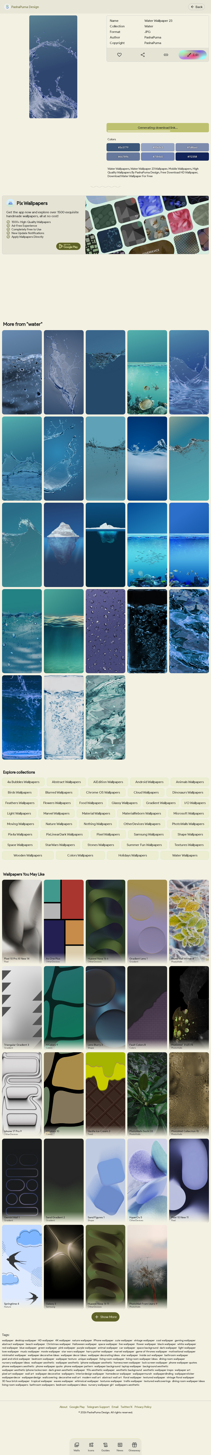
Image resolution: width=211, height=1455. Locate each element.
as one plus (53, 958)
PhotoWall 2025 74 (182, 1044)
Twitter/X (126, 1407)
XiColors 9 (52, 1044)
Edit (196, 55)
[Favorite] (119, 54)
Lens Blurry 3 (95, 1044)
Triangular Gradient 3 (16, 1044)
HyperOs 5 (135, 1217)
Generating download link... (158, 128)
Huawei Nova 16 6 (98, 958)
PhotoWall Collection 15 (185, 1131)
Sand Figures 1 (96, 1217)
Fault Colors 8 (137, 1044)
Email (115, 1407)
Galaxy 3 (51, 1303)
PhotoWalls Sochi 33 (141, 1131)
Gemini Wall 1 (12, 1217)
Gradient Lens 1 (138, 958)
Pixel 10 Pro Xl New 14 (16, 958)
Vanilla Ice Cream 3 (99, 1131)
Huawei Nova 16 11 (98, 1303)
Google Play (77, 1407)
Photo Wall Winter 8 (182, 958)
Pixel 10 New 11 (180, 1217)
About (63, 1407)
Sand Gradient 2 (55, 1217)
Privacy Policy (143, 1407)
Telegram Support (98, 1407)
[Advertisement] (158, 92)
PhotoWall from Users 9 (143, 1303)
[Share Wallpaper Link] (142, 54)
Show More (108, 1317)
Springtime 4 (11, 1303)
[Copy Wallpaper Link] (166, 54)
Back (199, 7)
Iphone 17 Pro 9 (13, 1131)
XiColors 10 (52, 1131)
